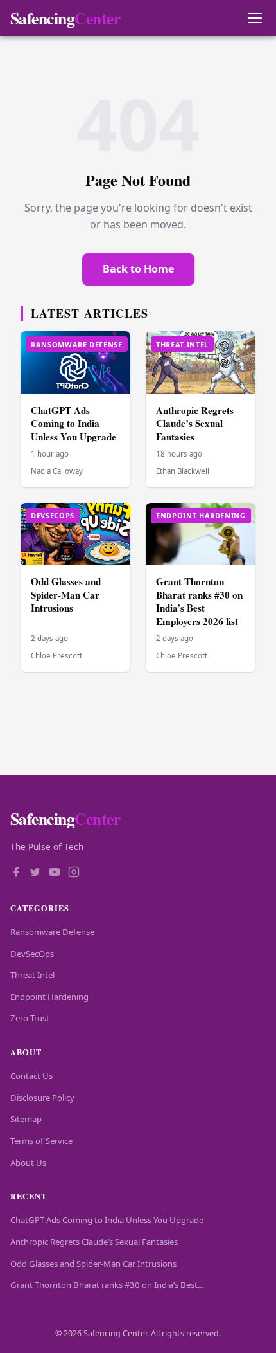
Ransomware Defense (52, 932)
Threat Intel (32, 975)
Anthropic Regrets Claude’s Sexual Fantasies (195, 423)
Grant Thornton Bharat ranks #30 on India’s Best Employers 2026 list (199, 601)
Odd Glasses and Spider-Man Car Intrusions (66, 594)
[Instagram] (74, 873)
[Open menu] (254, 18)
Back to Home (138, 269)
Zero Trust (29, 1018)
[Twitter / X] (35, 873)
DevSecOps (32, 953)
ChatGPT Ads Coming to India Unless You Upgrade (73, 423)
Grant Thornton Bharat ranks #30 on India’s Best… (107, 1285)
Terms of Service (41, 1141)
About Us (28, 1162)
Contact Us (31, 1076)
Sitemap (26, 1119)
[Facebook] (16, 873)
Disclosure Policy (42, 1097)
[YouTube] (54, 873)
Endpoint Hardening (49, 997)
